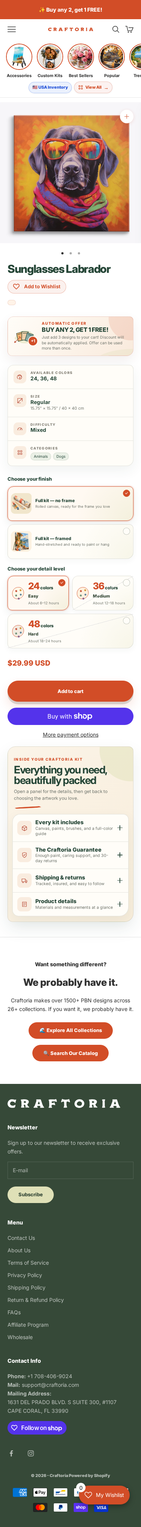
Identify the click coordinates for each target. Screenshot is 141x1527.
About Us (19, 1250)
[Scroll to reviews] (12, 303)
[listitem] (19, 61)
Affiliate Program (28, 1324)
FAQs (14, 1312)
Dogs (60, 456)
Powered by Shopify (89, 1475)
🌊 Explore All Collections (70, 1030)
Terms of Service (28, 1262)
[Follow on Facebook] (11, 1453)
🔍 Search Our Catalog (70, 1053)
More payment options (71, 734)
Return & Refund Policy (36, 1300)
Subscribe (30, 1194)
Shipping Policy (26, 1287)
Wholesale (20, 1337)
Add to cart (70, 691)
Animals (41, 456)
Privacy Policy (25, 1275)
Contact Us (21, 1238)
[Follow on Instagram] (31, 1453)
